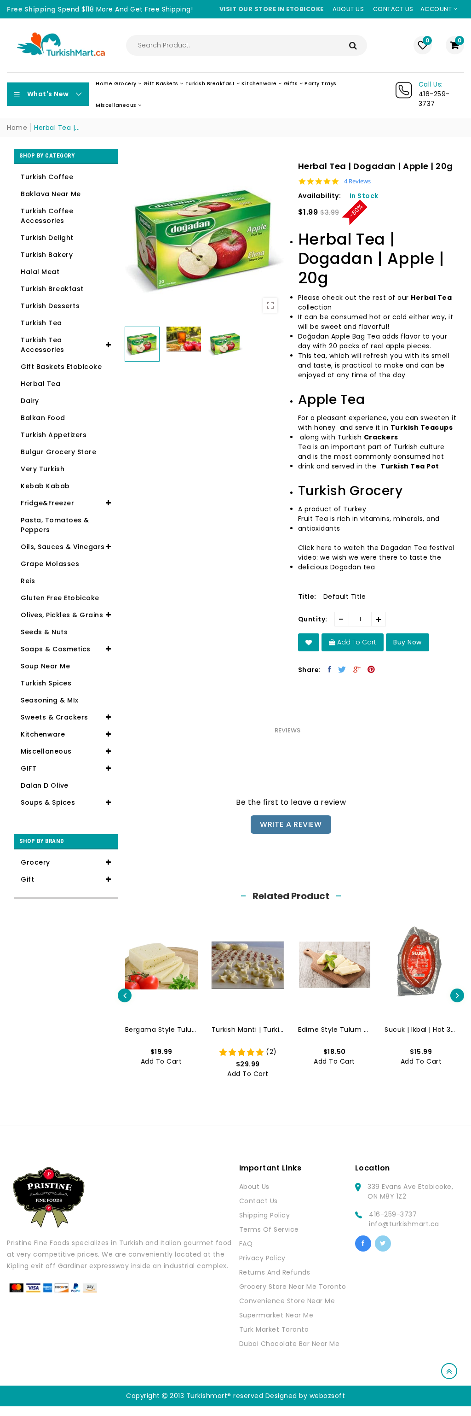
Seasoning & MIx (50, 700)
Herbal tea (40, 383)
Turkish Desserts (50, 305)
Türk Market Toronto (274, 1329)
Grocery (35, 862)
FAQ (246, 1243)
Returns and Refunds (274, 1272)
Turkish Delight (47, 237)
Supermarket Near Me (276, 1315)
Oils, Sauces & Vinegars (63, 546)
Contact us (393, 9)
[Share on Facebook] (330, 669)
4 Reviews (357, 181)
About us (348, 9)
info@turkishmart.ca (404, 1224)
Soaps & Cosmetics (56, 649)
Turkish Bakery (47, 254)
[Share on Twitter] (342, 669)
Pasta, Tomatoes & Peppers (55, 524)
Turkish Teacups (422, 427)
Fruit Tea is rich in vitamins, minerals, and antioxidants (369, 523)
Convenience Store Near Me (287, 1300)
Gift (27, 879)
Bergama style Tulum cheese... (161, 1029)
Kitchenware (43, 734)
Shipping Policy (264, 1215)
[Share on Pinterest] (371, 669)
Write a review (291, 824)
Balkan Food (43, 417)
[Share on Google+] (357, 669)
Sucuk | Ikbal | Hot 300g (421, 1029)
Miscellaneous (46, 751)
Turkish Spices (46, 683)
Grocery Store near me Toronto (292, 1286)
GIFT (28, 768)
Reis (28, 580)
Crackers (381, 437)
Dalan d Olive (45, 785)
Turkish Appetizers (53, 434)
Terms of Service (269, 1229)
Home (17, 127)
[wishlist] (309, 642)
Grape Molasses (50, 563)
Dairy (30, 400)
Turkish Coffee (47, 176)
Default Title (344, 596)
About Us (254, 1186)
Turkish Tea (41, 323)
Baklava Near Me (51, 194)
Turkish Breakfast (52, 288)
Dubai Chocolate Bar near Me (289, 1343)
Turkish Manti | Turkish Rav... (248, 1029)
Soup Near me (45, 666)
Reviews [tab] (287, 730)
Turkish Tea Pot (409, 466)
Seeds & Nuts (44, 632)
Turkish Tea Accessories (42, 344)
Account (437, 9)
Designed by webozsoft (305, 1395)
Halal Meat (40, 271)
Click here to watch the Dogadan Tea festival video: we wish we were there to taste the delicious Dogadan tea (376, 557)
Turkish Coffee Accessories (47, 215)
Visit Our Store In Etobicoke (271, 9)
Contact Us (258, 1200)
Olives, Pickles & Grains (62, 615)
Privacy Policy (262, 1258)
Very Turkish (42, 469)
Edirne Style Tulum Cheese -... (334, 1029)
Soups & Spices (48, 802)
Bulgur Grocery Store (58, 451)
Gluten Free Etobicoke (60, 598)
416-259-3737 (393, 1214)
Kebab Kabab (45, 486)
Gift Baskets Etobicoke (61, 366)
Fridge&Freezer (47, 503)
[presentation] (125, 995)
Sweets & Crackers (54, 717)
